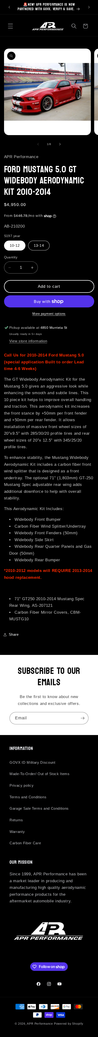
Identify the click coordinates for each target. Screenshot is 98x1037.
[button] (10, 26)
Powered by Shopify (68, 1023)
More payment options (49, 313)
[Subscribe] (82, 718)
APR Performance (40, 1023)
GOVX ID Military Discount (32, 762)
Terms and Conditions (28, 797)
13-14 (39, 245)
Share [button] (14, 634)
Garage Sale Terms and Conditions (39, 808)
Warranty (17, 832)
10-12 (15, 245)
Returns (16, 820)
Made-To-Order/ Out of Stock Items (40, 774)
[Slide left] (38, 144)
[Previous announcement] (9, 7)
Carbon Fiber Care (25, 843)
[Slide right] (60, 144)
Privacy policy (22, 785)
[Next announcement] (89, 7)
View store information (28, 341)
